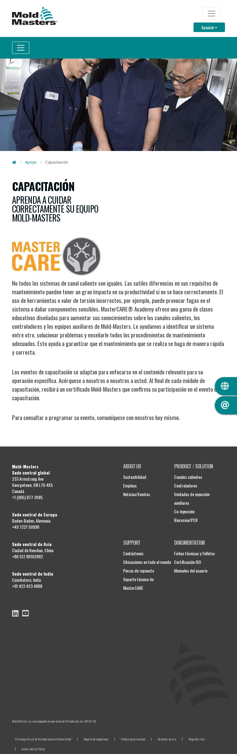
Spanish (213, 27)
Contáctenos (133, 553)
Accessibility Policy (33, 749)
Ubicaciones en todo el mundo (147, 562)
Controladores (185, 485)
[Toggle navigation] (211, 13)
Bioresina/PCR (186, 520)
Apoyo (31, 162)
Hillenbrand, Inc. (74, 721)
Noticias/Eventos (136, 494)
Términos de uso (167, 739)
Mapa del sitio (197, 739)
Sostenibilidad (134, 477)
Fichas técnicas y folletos (194, 553)
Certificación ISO (187, 562)
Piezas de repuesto (138, 570)
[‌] (15, 613)
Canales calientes (188, 477)
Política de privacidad (133, 739)
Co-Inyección (184, 511)
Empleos (130, 485)
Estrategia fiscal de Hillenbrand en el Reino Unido (43, 739)
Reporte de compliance (96, 739)
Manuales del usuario (190, 570)
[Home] (34, 15)
